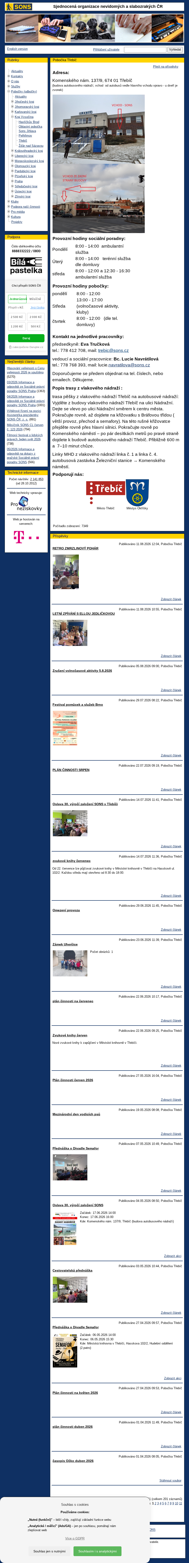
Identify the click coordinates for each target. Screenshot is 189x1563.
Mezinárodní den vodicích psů (76, 1114)
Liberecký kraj (24, 156)
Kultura (16, 217)
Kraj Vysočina (24, 117)
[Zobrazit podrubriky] (9, 76)
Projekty (16, 222)
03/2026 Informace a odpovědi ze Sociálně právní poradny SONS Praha (26, 387)
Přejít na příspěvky (165, 66)
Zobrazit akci (172, 1256)
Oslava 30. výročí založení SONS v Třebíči (85, 804)
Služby (15, 86)
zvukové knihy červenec (72, 861)
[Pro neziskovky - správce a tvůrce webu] (26, 503)
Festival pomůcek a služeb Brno (78, 704)
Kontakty (17, 76)
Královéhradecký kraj (29, 151)
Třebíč (23, 140)
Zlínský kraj (22, 196)
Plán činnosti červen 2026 (73, 1080)
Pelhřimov (25, 135)
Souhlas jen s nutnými (49, 1551)
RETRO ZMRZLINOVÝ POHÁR (75, 548)
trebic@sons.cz (113, 350)
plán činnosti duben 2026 (73, 1426)
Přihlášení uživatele (106, 49)
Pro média (18, 211)
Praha (19, 181)
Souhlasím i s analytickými (97, 1551)
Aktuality (17, 71)
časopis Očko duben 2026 (73, 1461)
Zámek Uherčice (65, 944)
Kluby (15, 201)
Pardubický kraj (25, 171)
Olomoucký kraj (25, 166)
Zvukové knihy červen (70, 1035)
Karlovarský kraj (25, 112)
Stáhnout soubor (170, 1480)
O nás (15, 81)
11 (180, 1503)
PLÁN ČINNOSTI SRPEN (71, 770)
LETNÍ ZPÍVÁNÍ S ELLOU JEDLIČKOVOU (84, 613)
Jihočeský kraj (24, 101)
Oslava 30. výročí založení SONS (78, 1205)
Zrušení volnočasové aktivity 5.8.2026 (82, 670)
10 (176, 1503)
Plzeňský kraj (24, 176)
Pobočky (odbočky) (24, 91)
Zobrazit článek (171, 599)
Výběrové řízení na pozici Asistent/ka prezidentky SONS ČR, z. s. (24, 415)
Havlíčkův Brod (29, 122)
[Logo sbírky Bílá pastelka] (26, 267)
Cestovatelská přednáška (72, 1270)
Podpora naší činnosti (25, 206)
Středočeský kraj (26, 186)
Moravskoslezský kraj (29, 161)
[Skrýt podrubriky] (9, 91)
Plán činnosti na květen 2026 (75, 1393)
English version (17, 49)
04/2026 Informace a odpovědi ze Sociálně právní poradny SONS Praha (26, 401)
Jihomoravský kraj (27, 106)
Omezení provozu (66, 910)
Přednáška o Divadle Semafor (76, 1148)
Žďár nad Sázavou (31, 145)
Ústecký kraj (23, 191)
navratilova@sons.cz (129, 365)
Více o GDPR (75, 1538)
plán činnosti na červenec (73, 1001)
